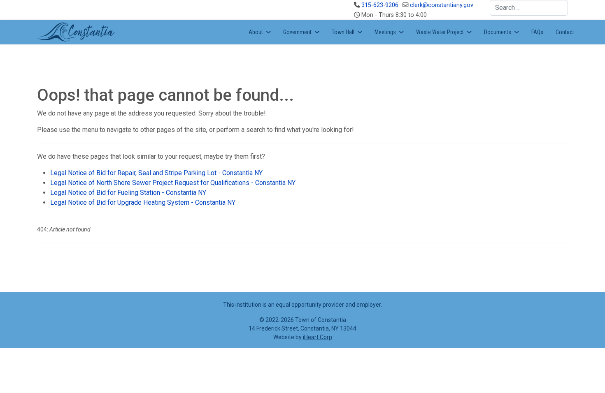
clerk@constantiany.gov (441, 5)
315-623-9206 (379, 5)
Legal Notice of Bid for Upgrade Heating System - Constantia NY (142, 202)
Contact (565, 32)
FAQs (537, 32)
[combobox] (529, 8)
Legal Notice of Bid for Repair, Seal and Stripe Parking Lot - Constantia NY (156, 173)
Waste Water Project (440, 32)
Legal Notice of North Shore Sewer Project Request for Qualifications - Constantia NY (173, 183)
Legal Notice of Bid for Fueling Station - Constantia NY (128, 192)
